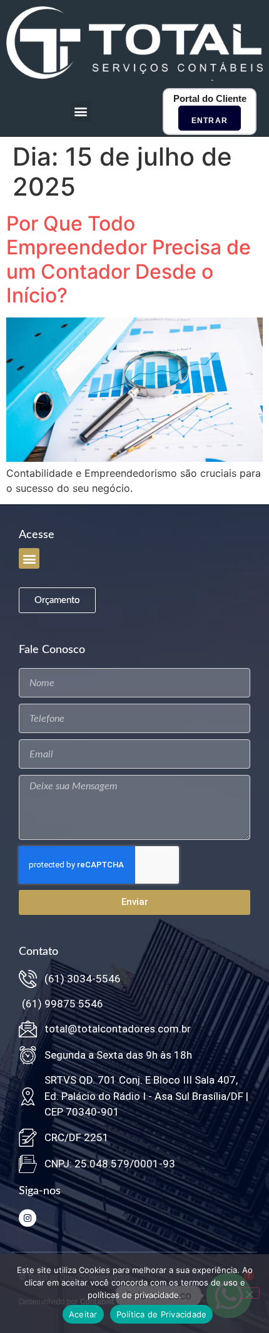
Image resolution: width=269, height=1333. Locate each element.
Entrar (209, 120)
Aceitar (83, 1314)
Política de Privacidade (161, 1314)
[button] (81, 111)
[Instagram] (27, 1218)
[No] (249, 1293)
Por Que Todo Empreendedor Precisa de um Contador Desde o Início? (128, 259)
